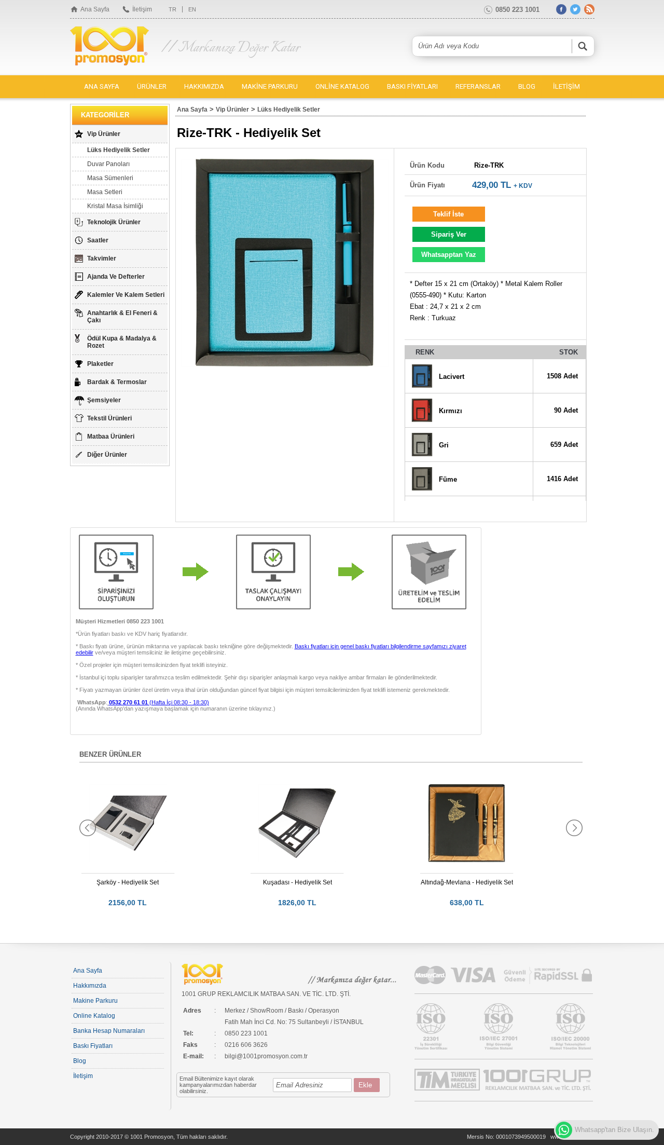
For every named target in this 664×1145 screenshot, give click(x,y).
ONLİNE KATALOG (342, 86)
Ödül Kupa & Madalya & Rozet (122, 342)
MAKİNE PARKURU (270, 86)
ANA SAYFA (101, 86)
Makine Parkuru (95, 1000)
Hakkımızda (89, 985)
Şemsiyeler (104, 400)
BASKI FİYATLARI (412, 86)
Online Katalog (94, 1015)
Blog (79, 1061)
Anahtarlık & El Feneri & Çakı (122, 316)
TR (172, 9)
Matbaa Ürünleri (110, 436)
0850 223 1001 (517, 9)
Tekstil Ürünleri (109, 418)
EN (192, 9)
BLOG (526, 86)
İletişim (142, 9)
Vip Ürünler (103, 134)
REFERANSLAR (478, 86)
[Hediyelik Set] (285, 262)
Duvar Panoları (108, 164)
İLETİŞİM (566, 86)
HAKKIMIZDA (204, 86)
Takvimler (101, 258)
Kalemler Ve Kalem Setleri (125, 294)
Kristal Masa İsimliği (115, 206)
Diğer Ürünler (107, 454)
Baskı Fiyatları (93, 1045)
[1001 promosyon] (110, 46)
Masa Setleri (104, 192)
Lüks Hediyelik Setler (118, 150)
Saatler (97, 240)
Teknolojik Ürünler (114, 222)
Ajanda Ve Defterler (116, 276)
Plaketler (100, 363)
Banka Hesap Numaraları (109, 1030)
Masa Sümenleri (110, 178)
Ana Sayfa (94, 9)
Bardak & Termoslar (117, 382)
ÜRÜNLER (152, 86)
